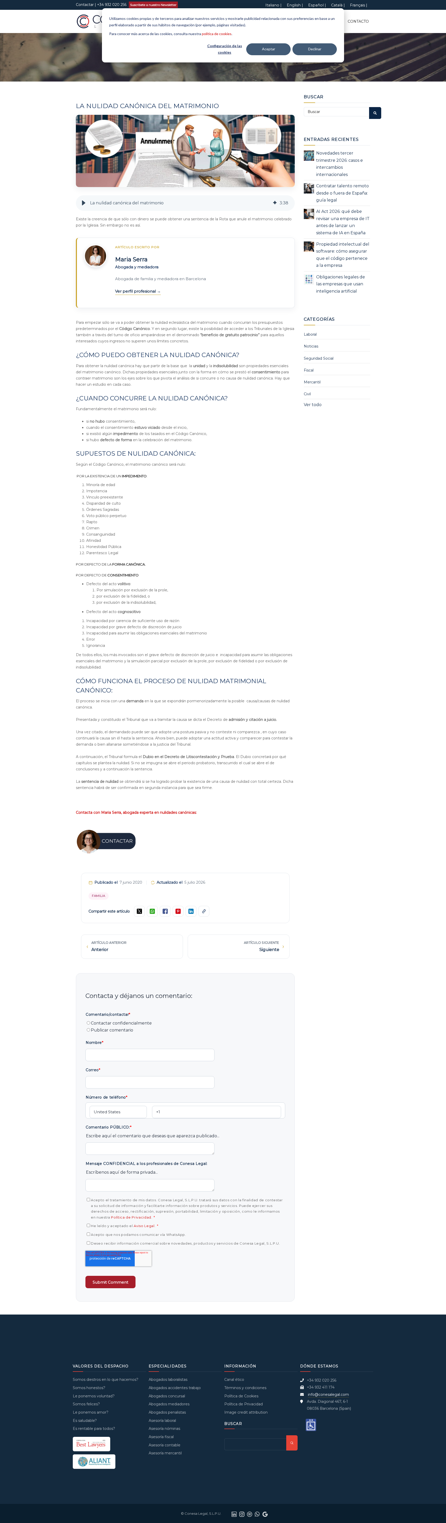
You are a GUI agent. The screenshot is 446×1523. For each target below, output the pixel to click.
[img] (275, 203)
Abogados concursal (167, 1396)
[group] (185, 203)
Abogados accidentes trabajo (175, 1387)
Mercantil (312, 382)
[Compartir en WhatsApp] (152, 911)
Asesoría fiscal (161, 1437)
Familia (98, 896)
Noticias (311, 346)
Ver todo (313, 404)
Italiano (272, 5)
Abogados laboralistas (168, 1379)
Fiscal (309, 370)
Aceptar (268, 49)
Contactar (85, 4)
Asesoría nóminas (164, 1428)
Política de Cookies (241, 1396)
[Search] (375, 113)
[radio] (185, 1023)
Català (337, 5)
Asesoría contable (164, 1445)
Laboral (310, 334)
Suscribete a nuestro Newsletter (153, 5)
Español (316, 5)
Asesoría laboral (162, 1420)
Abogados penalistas (167, 1412)
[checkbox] (185, 1027)
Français (357, 5)
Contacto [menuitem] (358, 21)
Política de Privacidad (131, 1217)
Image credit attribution (246, 1412)
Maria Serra (131, 259)
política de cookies (217, 33)
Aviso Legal (144, 1226)
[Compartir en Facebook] (165, 911)
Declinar (314, 49)
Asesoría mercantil (165, 1453)
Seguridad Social (318, 358)
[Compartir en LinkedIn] (191, 911)
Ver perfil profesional (136, 291)
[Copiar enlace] (203, 911)
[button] (83, 203)
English (294, 5)
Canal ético (234, 1379)
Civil (307, 394)
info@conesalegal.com (328, 1394)
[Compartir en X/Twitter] (139, 911)
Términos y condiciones (245, 1387)
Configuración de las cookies (224, 49)
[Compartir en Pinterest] (178, 911)
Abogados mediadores (169, 1404)
